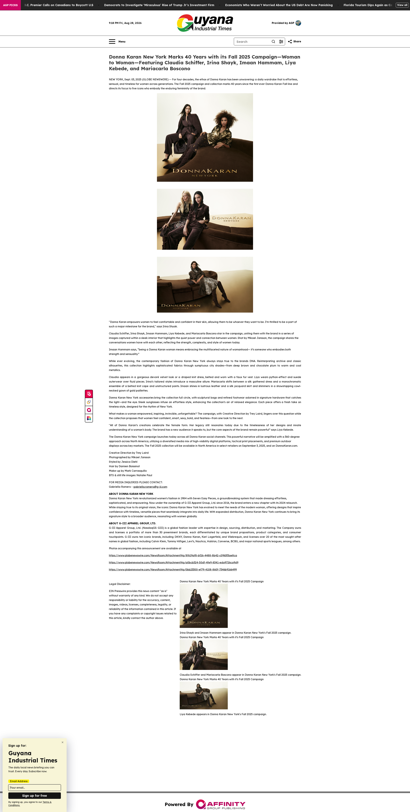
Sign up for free (34, 796)
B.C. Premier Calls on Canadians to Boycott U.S (58, 5)
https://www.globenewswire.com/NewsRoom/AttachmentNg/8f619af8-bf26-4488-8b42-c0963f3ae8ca (173, 555)
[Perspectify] (89, 402)
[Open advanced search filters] (281, 41)
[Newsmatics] (89, 418)
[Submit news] (89, 394)
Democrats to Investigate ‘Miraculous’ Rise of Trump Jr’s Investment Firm (159, 5)
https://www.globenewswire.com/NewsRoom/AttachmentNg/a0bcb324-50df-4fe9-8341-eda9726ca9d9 (173, 562)
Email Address (19, 781)
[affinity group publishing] (89, 410)
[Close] (62, 742)
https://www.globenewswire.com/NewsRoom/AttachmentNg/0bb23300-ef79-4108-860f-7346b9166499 (173, 569)
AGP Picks (10, 5)
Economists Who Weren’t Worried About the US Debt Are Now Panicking (279, 5)
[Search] (273, 41)
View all (402, 5)
